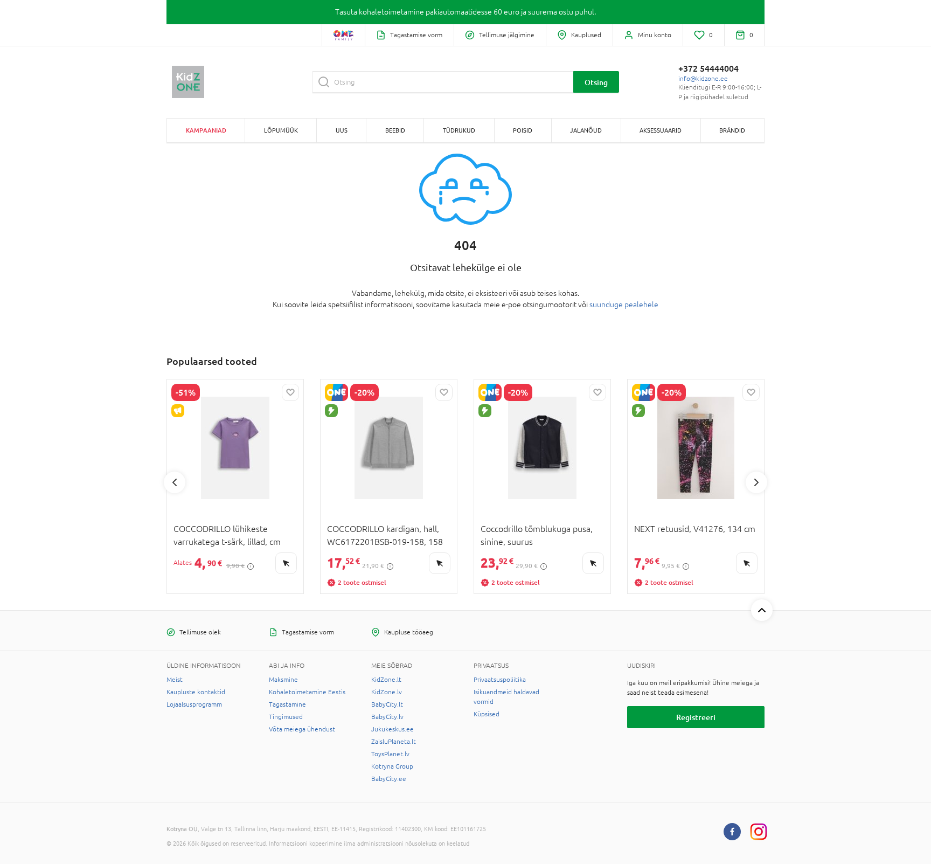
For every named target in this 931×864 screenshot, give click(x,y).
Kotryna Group (392, 766)
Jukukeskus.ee (392, 729)
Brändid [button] (732, 130)
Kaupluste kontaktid (195, 692)
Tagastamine (287, 704)
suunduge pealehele (623, 304)
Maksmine (283, 679)
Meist (174, 679)
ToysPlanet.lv (390, 754)
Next (756, 482)
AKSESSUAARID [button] (661, 130)
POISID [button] (522, 130)
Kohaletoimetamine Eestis (307, 692)
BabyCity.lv (387, 717)
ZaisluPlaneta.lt (393, 741)
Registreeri (695, 717)
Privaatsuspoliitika (500, 679)
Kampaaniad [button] (206, 130)
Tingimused (286, 717)
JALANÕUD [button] (586, 130)
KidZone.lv (386, 692)
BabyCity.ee (388, 779)
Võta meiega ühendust (302, 729)
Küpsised (486, 714)
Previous (174, 482)
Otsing (596, 82)
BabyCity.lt (387, 704)
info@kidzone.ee (703, 78)
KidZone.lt (386, 679)
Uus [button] (342, 130)
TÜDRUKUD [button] (459, 130)
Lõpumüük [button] (281, 130)
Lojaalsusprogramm (194, 704)
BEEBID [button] (395, 130)
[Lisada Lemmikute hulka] (290, 392)
